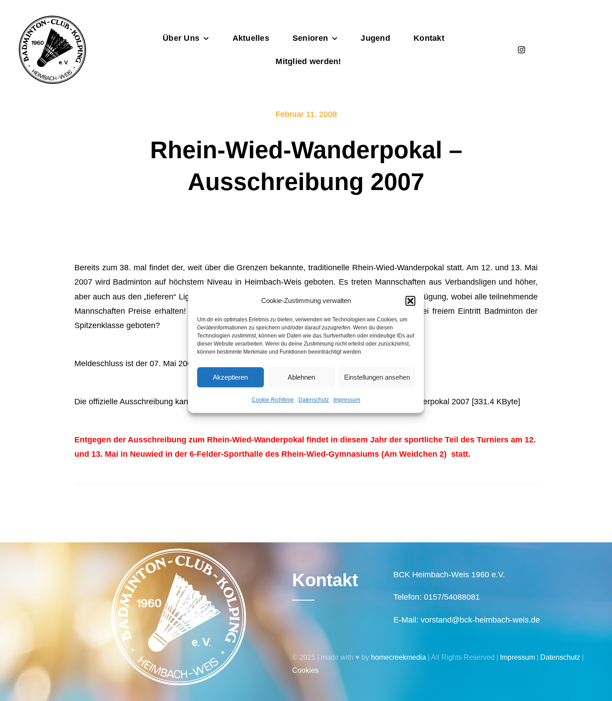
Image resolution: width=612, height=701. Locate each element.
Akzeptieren (230, 377)
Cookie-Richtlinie (273, 400)
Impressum (346, 400)
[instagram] (521, 49)
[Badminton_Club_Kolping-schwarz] (52, 19)
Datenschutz (313, 400)
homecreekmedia (398, 657)
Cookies (305, 670)
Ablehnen (301, 377)
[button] (410, 300)
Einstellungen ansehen (377, 377)
